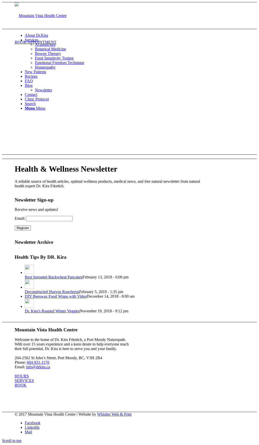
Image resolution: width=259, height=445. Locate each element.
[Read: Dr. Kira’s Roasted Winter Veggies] (29, 306)
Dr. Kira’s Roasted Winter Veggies (52, 311)
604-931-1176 (38, 362)
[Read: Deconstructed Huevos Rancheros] (29, 287)
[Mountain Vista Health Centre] (41, 15)
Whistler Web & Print (114, 414)
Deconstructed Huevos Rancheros (52, 292)
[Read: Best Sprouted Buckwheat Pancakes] (29, 272)
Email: (20, 218)
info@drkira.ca (38, 367)
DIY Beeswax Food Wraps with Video (56, 296)
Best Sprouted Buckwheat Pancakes (53, 277)
